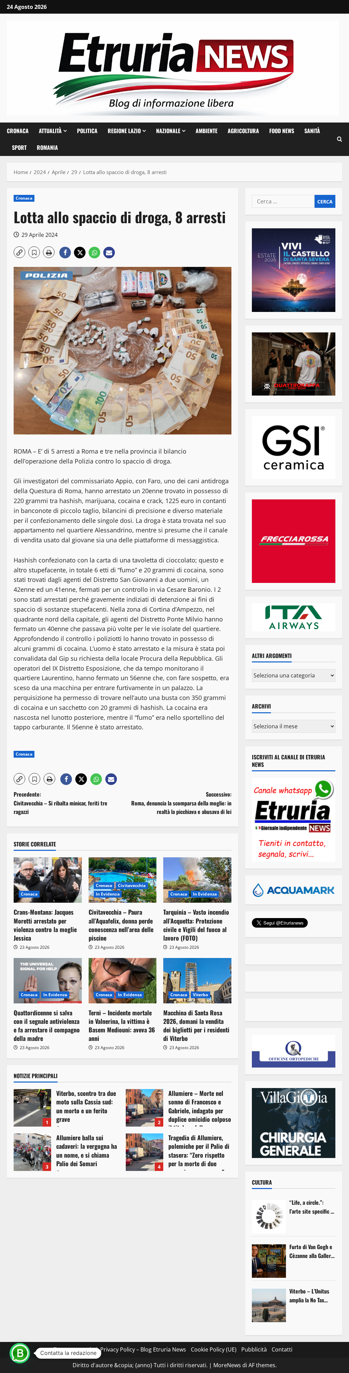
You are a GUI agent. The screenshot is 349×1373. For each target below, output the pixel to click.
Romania (47, 147)
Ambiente (206, 131)
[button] (339, 139)
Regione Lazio (124, 131)
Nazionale (168, 131)
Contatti (282, 1349)
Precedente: (60, 803)
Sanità (312, 131)
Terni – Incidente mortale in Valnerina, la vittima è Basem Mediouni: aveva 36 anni (122, 1025)
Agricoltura (243, 131)
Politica (87, 131)
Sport (19, 147)
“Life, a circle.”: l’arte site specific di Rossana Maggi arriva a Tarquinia (312, 1207)
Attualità (50, 131)
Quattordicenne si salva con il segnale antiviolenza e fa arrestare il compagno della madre (47, 1025)
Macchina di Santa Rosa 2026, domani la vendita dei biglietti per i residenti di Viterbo (196, 1025)
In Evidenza (108, 894)
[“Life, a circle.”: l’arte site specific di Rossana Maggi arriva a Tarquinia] (269, 1216)
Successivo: (181, 803)
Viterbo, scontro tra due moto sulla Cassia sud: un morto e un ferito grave (32, 1108)
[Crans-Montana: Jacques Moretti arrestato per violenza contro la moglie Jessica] (48, 880)
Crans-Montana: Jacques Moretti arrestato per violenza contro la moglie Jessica (45, 924)
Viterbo (200, 995)
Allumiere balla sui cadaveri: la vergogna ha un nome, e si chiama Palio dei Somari (32, 1152)
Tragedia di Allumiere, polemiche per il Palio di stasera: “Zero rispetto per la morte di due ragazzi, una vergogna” (144, 1152)
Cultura (262, 1182)
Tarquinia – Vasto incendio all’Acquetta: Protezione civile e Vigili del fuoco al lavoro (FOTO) (196, 924)
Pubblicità (254, 1349)
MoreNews (227, 1365)
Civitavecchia (132, 885)
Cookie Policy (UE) (214, 1349)
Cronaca (18, 131)
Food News (281, 131)
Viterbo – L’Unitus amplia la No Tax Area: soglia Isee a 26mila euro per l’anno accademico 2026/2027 (309, 1295)
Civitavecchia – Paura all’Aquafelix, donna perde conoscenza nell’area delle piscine (121, 924)
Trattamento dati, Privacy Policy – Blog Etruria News (120, 1349)
